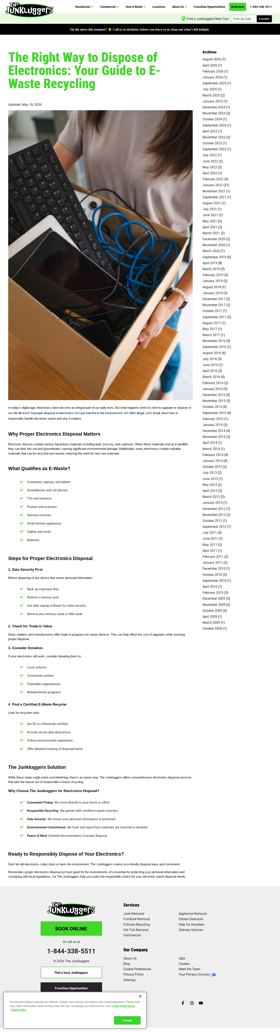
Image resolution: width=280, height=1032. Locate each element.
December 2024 (214, 107)
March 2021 (211, 233)
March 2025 (211, 95)
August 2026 (212, 59)
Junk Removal (133, 913)
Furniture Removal (136, 919)
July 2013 (210, 472)
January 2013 (213, 502)
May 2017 (210, 329)
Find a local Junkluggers (71, 972)
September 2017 (214, 317)
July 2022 (210, 155)
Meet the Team (189, 969)
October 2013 (212, 466)
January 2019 (213, 281)
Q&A (182, 958)
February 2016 (213, 383)
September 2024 (214, 125)
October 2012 (212, 520)
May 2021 (210, 221)
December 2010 (214, 568)
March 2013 (211, 496)
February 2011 (213, 556)
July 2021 (210, 209)
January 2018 (213, 293)
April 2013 (210, 490)
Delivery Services (191, 930)
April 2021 (210, 227)
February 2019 (213, 275)
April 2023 (210, 131)
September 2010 (214, 580)
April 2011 (210, 550)
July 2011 (210, 532)
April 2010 (210, 586)
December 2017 (214, 299)
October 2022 (212, 143)
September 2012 (214, 526)
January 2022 (213, 185)
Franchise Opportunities (71, 988)
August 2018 (212, 287)
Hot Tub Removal (135, 930)
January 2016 (213, 389)
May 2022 (210, 167)
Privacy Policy (133, 974)
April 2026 (210, 65)
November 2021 (214, 191)
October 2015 (212, 407)
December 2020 (214, 239)
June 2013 (210, 479)
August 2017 (212, 323)
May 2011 (210, 544)
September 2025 (214, 83)
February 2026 (213, 71)
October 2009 (212, 610)
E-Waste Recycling (136, 924)
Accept (127, 1020)
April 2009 (210, 616)
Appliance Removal (193, 913)
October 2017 (212, 311)
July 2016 (210, 359)
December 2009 (214, 598)
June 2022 (210, 161)
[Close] (140, 996)
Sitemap (129, 980)
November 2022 (214, 137)
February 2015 (213, 419)
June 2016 (210, 365)
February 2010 (213, 592)
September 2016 (214, 347)
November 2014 (214, 437)
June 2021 (210, 215)
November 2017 (214, 305)
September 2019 (214, 257)
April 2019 (210, 263)
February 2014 (213, 455)
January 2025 (213, 101)
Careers (184, 963)
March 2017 (211, 335)
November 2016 (214, 341)
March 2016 (211, 377)
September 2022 (214, 149)
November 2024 (214, 113)
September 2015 (214, 413)
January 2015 (213, 425)
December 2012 (214, 509)
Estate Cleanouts (191, 919)
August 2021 (212, 203)
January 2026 (213, 77)
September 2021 (214, 197)
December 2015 (214, 395)
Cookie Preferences (123, 1006)
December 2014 (214, 431)
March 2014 (211, 449)
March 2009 (211, 622)
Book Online (71, 928)
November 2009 (214, 604)
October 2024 (212, 119)
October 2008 (212, 628)
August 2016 (212, 353)
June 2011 (210, 538)
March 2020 (211, 251)
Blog (126, 963)
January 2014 (213, 461)
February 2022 (213, 179)
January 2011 (213, 562)
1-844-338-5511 (71, 951)
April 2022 (210, 173)
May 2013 (210, 485)
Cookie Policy (18, 1010)
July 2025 (210, 89)
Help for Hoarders (191, 924)
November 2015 (214, 401)
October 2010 (212, 574)
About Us (130, 958)
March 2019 (211, 269)
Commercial (132, 935)
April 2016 (210, 371)
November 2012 (214, 515)
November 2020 (214, 245)
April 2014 (210, 442)
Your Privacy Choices (194, 974)
